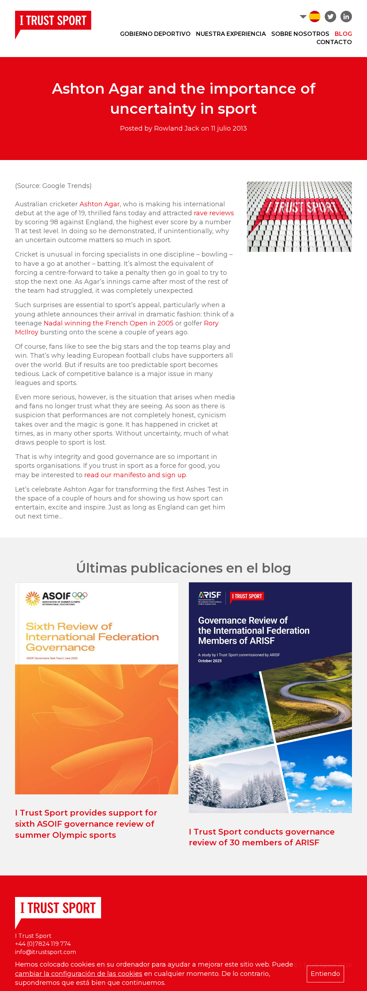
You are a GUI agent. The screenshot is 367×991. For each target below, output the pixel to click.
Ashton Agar (100, 204)
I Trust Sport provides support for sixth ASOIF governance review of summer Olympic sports (86, 824)
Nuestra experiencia (231, 33)
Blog (343, 33)
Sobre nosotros (300, 33)
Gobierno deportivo (155, 33)
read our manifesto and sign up (135, 475)
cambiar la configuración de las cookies (78, 974)
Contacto (334, 42)
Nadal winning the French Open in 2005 (108, 323)
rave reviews (214, 213)
